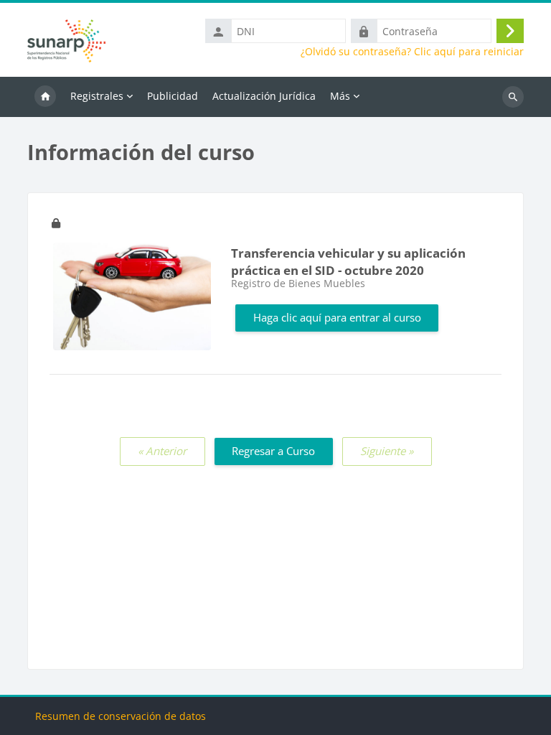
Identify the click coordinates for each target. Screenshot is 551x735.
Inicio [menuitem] (45, 97)
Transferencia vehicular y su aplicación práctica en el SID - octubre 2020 (348, 262)
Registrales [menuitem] (96, 96)
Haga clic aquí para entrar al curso (337, 317)
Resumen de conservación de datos (120, 716)
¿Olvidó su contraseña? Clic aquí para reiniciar (412, 51)
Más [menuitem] (340, 96)
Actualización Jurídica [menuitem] (264, 96)
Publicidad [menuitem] (172, 96)
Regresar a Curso (273, 451)
